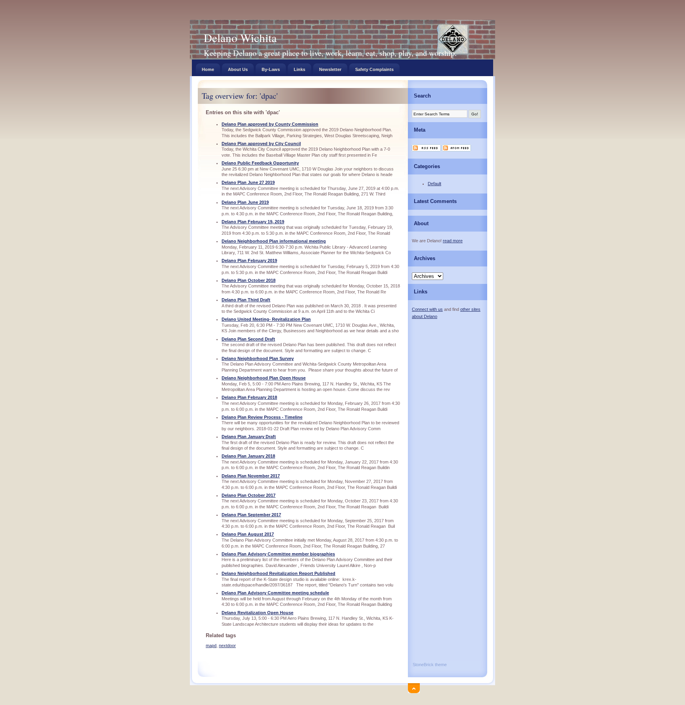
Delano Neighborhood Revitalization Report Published (278, 573)
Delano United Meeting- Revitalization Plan (266, 319)
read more (453, 240)
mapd (211, 645)
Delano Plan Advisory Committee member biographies (278, 554)
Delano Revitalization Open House (257, 612)
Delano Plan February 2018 (249, 397)
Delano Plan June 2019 (245, 202)
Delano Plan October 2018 (249, 280)
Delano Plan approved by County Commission (270, 124)
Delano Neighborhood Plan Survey (258, 358)
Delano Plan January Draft (249, 436)
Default (434, 183)
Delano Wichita (240, 37)
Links (299, 69)
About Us (238, 69)
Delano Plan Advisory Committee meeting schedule (275, 592)
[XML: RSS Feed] (426, 150)
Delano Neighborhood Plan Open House (264, 377)
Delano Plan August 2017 (248, 534)
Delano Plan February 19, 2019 (253, 221)
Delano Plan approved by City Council (261, 143)
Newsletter (330, 69)
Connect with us (427, 309)
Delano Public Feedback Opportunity (260, 163)
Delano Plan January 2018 (248, 456)
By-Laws (271, 69)
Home (208, 69)
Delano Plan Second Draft (248, 339)
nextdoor (227, 645)
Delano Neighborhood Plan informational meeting (274, 241)
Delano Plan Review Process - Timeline (262, 417)
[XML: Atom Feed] (456, 150)
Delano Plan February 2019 (249, 260)
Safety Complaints (374, 69)
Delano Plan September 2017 (251, 514)
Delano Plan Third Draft (246, 299)
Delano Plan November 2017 (251, 475)
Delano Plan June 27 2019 (248, 182)
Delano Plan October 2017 (249, 495)
